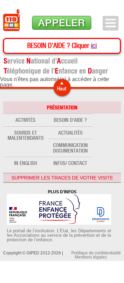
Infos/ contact (70, 163)
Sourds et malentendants (26, 135)
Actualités (70, 132)
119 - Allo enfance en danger (11, 20)
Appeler (61, 23)
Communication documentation (70, 148)
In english (25, 163)
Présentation (62, 107)
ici (94, 45)
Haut (62, 87)
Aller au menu (110, 23)
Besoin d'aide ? (70, 120)
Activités (25, 120)
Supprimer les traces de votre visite (62, 177)
